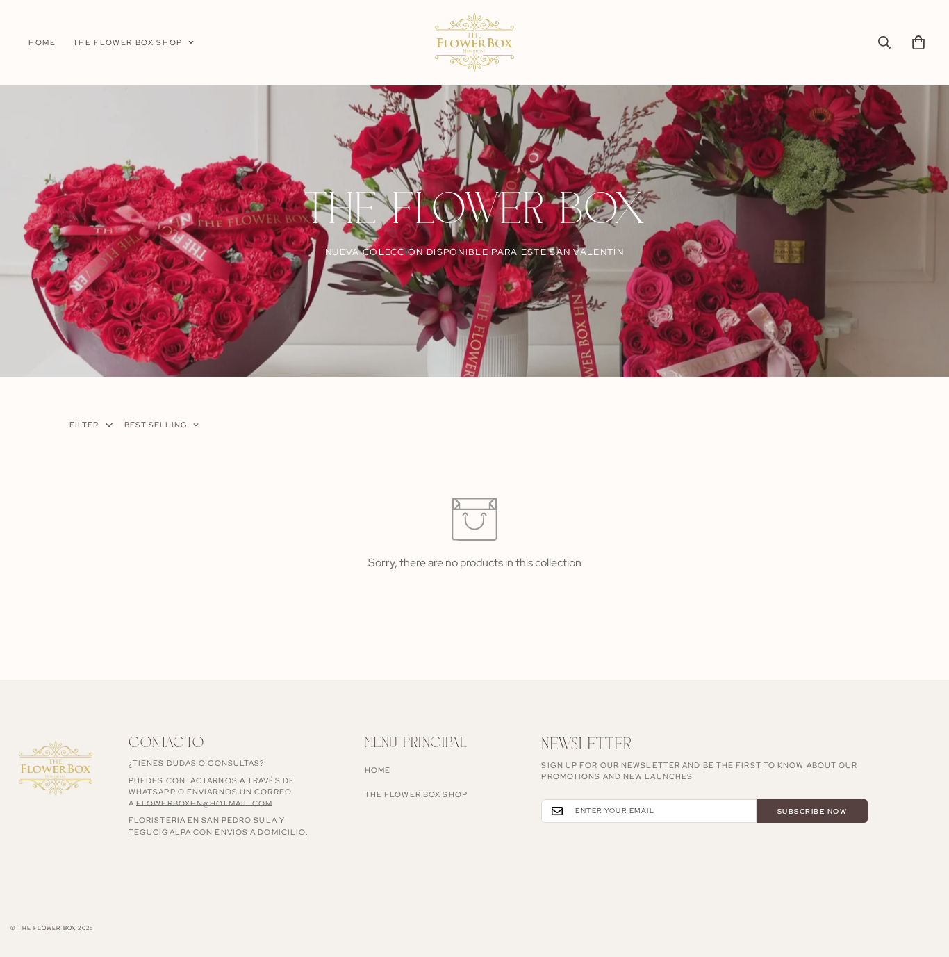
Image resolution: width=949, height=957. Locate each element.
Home (42, 42)
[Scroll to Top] (922, 881)
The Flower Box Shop (128, 42)
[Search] (884, 42)
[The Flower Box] (474, 42)
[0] (918, 42)
